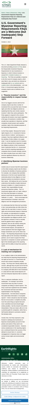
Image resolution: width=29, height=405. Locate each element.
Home (3, 12)
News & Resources (11, 12)
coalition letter (5, 85)
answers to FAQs (17, 67)
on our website (15, 83)
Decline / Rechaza (14, 392)
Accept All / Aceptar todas (15, 400)
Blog (19, 12)
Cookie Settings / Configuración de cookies (15, 396)
